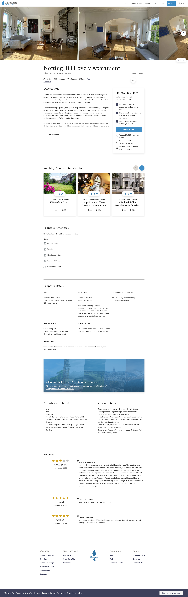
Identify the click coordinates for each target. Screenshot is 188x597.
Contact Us (138, 563)
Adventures (68, 555)
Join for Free (128, 129)
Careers (43, 574)
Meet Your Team (47, 566)
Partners (67, 563)
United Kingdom (49, 73)
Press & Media (46, 570)
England (60, 73)
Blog (111, 555)
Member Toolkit (116, 563)
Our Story (44, 559)
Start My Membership (171, 593)
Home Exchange (47, 563)
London (68, 73)
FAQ (111, 559)
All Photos (181, 60)
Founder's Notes (47, 555)
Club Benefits (69, 559)
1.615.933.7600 (139, 555)
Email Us (136, 559)
